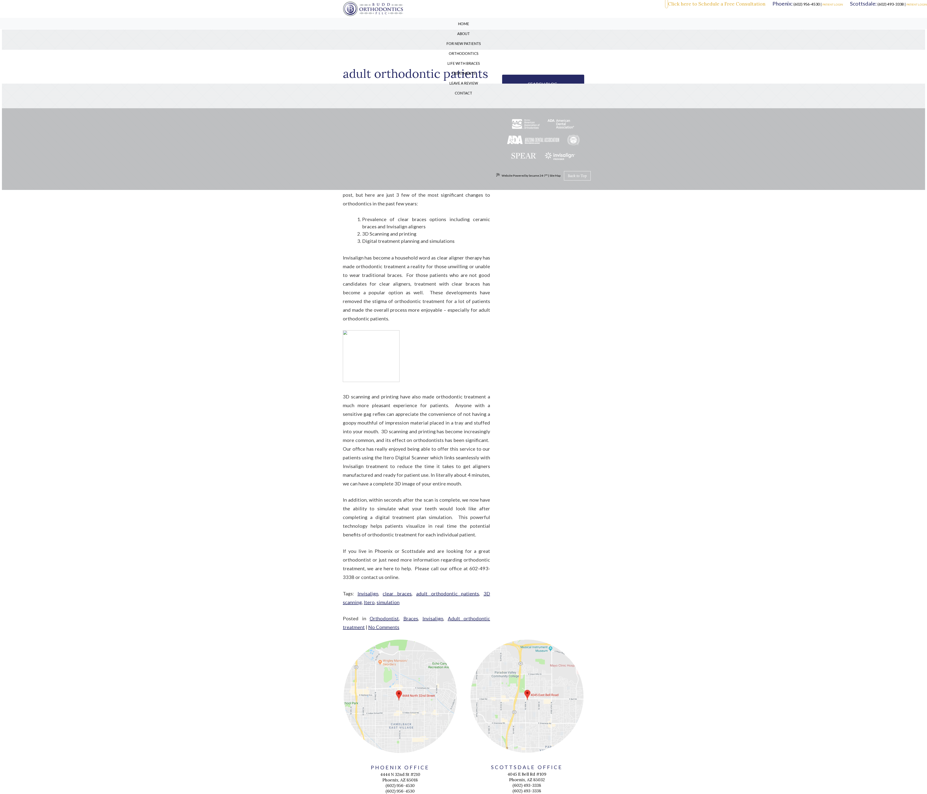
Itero (369, 602)
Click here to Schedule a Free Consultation (716, 4)
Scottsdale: (863, 4)
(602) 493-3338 (891, 4)
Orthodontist (384, 618)
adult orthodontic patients (447, 593)
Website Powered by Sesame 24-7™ (525, 175)
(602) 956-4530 (807, 4)
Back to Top (577, 175)
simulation (388, 602)
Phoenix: (782, 4)
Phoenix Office (400, 767)
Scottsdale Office (527, 767)
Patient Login (832, 4)
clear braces (397, 593)
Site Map (555, 175)
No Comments (383, 627)
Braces (410, 618)
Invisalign (368, 593)
